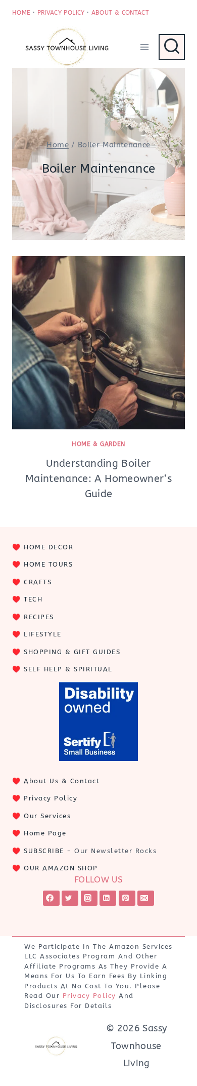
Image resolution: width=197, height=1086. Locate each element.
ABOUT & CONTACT (120, 12)
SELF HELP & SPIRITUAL (68, 669)
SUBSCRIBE (44, 851)
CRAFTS (38, 582)
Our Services (47, 816)
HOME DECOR (48, 547)
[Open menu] (144, 47)
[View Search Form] (172, 47)
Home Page (45, 833)
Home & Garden (98, 444)
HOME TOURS (48, 564)
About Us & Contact (62, 781)
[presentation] (98, 342)
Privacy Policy (50, 798)
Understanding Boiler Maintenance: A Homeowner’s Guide (98, 479)
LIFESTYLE (43, 634)
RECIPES (39, 617)
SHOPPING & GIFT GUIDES (72, 652)
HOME (21, 12)
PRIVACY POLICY (61, 12)
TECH (33, 599)
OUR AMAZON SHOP (61, 868)
